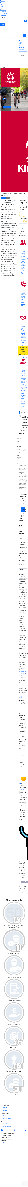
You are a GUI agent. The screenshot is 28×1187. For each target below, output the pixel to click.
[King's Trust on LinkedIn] (26, 1130)
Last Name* (21, 526)
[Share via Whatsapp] (6, 99)
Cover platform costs (21, 764)
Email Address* (21, 532)
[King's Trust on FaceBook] (2, 1130)
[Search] (25, 21)
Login (2, 24)
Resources (3, 10)
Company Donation (23, 516)
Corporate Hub (4, 13)
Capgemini (7, 107)
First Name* (21, 519)
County (21, 569)
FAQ (1, 8)
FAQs (4, 1116)
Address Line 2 (23, 554)
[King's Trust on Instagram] (14, 1130)
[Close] (4, 67)
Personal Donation (23, 510)
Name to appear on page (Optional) (22, 716)
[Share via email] (4, 99)
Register (5, 1107)
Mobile (21, 538)
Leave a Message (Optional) (22, 702)
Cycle (1, 4)
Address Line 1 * (23, 548)
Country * (22, 574)
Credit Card (24, 756)
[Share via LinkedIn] (5, 99)
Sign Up (3, 17)
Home (3, 1)
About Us (6, 1124)
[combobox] (23, 576)
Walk (1, 6)
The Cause (3, 12)
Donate (3, 198)
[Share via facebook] (3, 99)
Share (8, 198)
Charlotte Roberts (6, 90)
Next (23, 737)
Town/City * (22, 560)
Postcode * (22, 565)
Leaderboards (4, 15)
